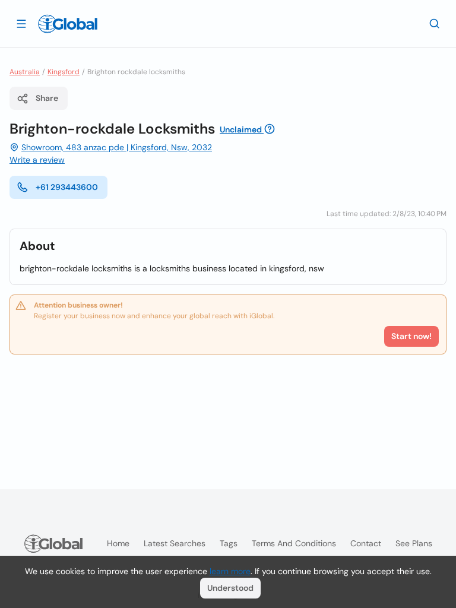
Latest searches (174, 543)
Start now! (411, 336)
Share (47, 98)
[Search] (434, 23)
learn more (230, 571)
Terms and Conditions (294, 543)
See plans (413, 543)
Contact (365, 543)
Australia (25, 72)
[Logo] (67, 24)
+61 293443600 (67, 187)
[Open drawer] (21, 23)
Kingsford (64, 72)
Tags (229, 543)
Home (118, 543)
